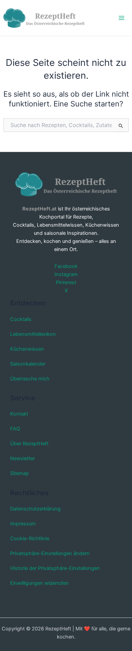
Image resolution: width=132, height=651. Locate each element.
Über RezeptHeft (29, 444)
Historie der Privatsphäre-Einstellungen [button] (55, 568)
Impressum (23, 524)
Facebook (66, 266)
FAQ (15, 429)
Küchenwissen (27, 349)
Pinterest (66, 282)
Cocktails (20, 319)
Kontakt (19, 414)
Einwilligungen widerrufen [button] (39, 583)
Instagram (66, 274)
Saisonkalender (27, 364)
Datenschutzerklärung (35, 509)
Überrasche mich (29, 379)
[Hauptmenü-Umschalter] (121, 18)
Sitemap (19, 473)
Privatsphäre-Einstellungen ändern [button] (50, 553)
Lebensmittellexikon (33, 334)
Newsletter (22, 458)
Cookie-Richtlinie (29, 538)
